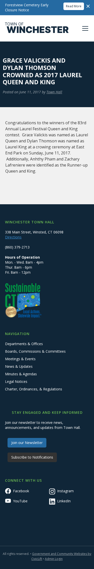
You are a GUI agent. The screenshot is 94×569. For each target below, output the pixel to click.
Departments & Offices (24, 343)
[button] (84, 28)
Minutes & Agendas (21, 374)
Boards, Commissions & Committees (35, 351)
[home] (37, 28)
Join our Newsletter (27, 442)
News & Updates (19, 366)
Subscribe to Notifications (32, 457)
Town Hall (54, 92)
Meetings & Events (20, 358)
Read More (73, 6)
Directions (13, 237)
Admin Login (54, 559)
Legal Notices (16, 381)
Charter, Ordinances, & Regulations (33, 389)
